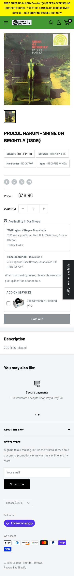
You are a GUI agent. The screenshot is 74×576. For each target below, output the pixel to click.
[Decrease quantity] (23, 208)
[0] (66, 22)
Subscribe (17, 484)
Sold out (37, 319)
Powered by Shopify (15, 567)
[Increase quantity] (43, 208)
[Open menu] (6, 22)
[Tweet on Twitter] (21, 182)
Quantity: (10, 208)
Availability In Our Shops (24, 221)
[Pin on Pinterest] (14, 182)
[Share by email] (29, 182)
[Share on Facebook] (6, 182)
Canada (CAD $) (14, 502)
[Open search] (51, 22)
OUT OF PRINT (24, 153)
